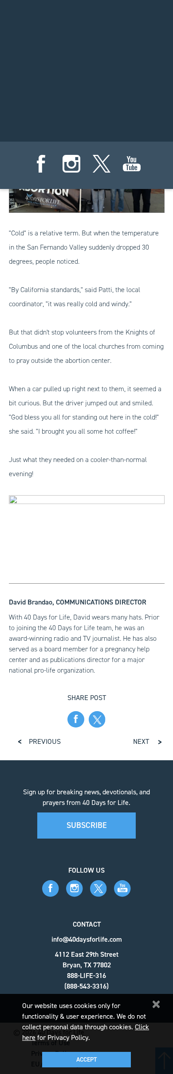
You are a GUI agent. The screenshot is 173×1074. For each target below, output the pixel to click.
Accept (86, 1059)
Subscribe (87, 825)
